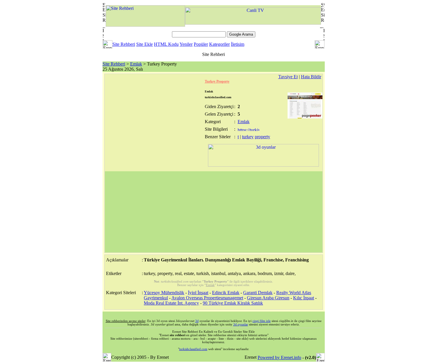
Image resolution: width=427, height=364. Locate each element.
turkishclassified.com (193, 349)
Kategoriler (219, 44)
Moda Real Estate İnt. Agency (171, 303)
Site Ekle (144, 44)
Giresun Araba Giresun (268, 297)
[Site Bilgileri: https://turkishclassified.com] (248, 129)
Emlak (136, 63)
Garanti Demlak (257, 292)
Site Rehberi (123, 44)
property (262, 136)
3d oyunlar (240, 324)
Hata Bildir (311, 76)
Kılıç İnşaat (303, 297)
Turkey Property (217, 81)
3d (197, 321)
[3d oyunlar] (263, 165)
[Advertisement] (213, 211)
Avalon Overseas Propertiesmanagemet (207, 297)
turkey (248, 136)
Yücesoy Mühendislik (164, 292)
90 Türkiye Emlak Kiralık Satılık (233, 303)
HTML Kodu (166, 44)
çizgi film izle (261, 321)
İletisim (237, 44)
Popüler (201, 44)
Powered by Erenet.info (279, 357)
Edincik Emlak (225, 292)
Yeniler (186, 44)
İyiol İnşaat (198, 292)
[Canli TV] (253, 23)
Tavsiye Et (288, 76)
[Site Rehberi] (145, 25)
